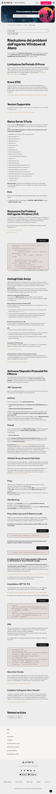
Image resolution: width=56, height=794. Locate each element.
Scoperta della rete (13, 754)
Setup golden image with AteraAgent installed (19, 683)
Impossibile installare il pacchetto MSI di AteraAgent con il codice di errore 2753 (27, 95)
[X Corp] (11, 34)
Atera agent (32, 25)
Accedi (37, 2)
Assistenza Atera (11, 25)
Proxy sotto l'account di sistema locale (17, 361)
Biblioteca (20, 25)
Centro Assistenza (20, 2)
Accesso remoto (12, 750)
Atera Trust (29, 782)
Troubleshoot (12, 717)
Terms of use (18, 782)
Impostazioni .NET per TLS (14, 349)
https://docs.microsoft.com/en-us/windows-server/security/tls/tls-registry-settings (28, 574)
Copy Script (43, 240)
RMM (26, 25)
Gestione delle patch (13, 747)
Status (38, 782)
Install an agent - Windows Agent (16, 702)
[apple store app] (23, 774)
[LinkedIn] (14, 34)
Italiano (47, 782)
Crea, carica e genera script (15, 230)
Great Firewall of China (22, 444)
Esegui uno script (12, 232)
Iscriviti (46, 3)
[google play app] (32, 774)
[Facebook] (8, 34)
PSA (8, 733)
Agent (19, 717)
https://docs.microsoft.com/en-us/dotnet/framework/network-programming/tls (27, 592)
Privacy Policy (7, 782)
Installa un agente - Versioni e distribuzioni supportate (21, 112)
